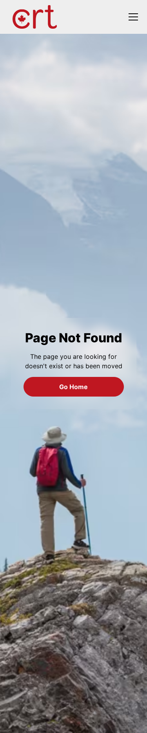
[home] (35, 17)
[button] (132, 16)
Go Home (73, 387)
